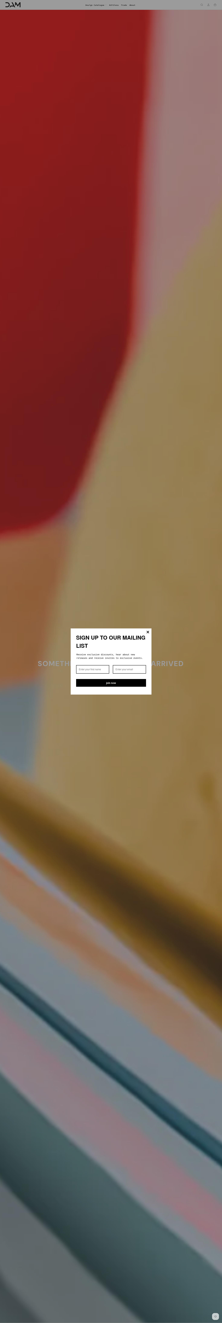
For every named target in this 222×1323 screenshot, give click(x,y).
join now (111, 683)
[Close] (147, 632)
